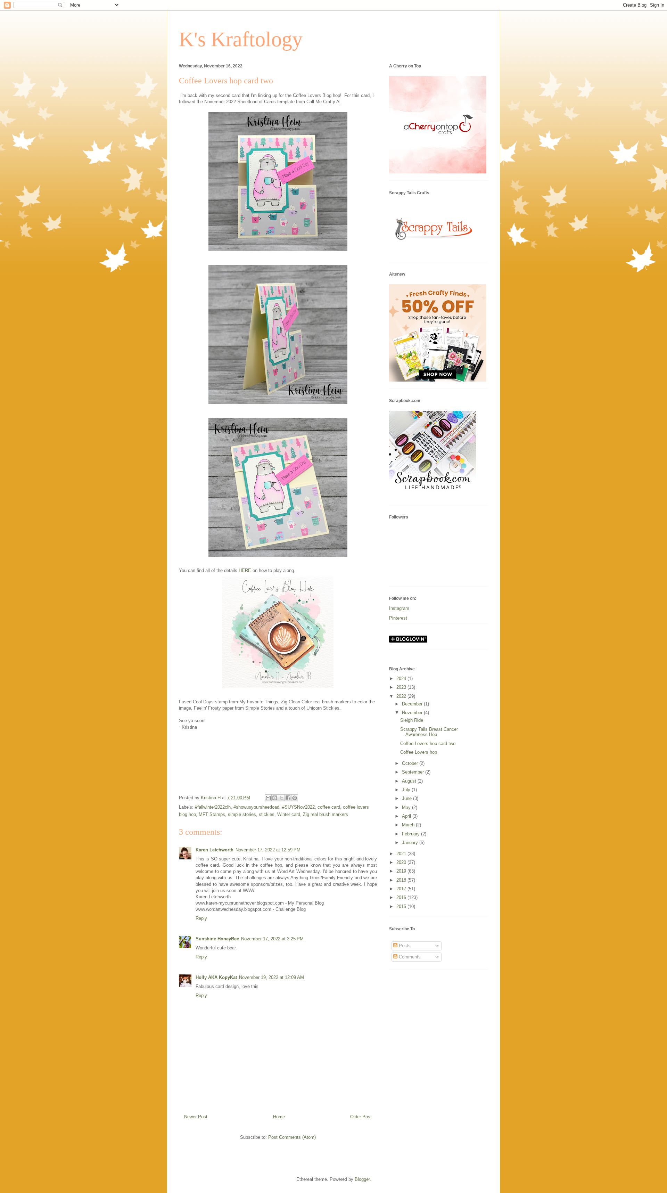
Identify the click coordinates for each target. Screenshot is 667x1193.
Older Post (361, 1116)
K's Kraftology (241, 39)
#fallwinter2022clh (213, 807)
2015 (401, 906)
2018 (401, 880)
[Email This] (268, 797)
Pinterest (398, 618)
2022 (401, 696)
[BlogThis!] (274, 797)
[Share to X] (281, 797)
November (413, 712)
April (407, 816)
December (413, 703)
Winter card (288, 814)
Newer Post (195, 1116)
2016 (401, 897)
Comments (409, 956)
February (411, 833)
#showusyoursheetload (256, 807)
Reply (201, 918)
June (407, 798)
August (410, 781)
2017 (401, 888)
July (407, 789)
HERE (245, 570)
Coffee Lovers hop (418, 752)
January (410, 842)
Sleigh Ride (411, 720)
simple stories (242, 814)
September (413, 772)
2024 (401, 678)
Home (279, 1116)
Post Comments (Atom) (292, 1137)
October (410, 763)
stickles (266, 814)
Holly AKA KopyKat (216, 977)
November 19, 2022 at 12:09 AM (271, 977)
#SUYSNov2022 (298, 807)
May (407, 807)
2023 (401, 687)
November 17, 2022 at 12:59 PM (268, 849)
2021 (401, 853)
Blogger (362, 1179)
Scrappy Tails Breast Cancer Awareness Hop (429, 732)
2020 (401, 862)
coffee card (329, 807)
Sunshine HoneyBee (217, 938)
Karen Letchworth (214, 849)
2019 (401, 871)
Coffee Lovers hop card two (427, 743)
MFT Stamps (212, 814)
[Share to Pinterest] (294, 797)
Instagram (399, 608)
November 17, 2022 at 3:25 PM (272, 938)
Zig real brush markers (325, 814)
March (409, 824)
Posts (404, 945)
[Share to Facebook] (288, 797)
